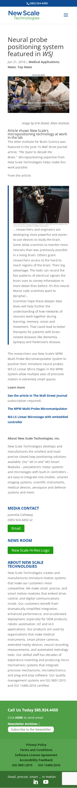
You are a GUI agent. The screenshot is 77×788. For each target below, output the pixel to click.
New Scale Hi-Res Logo (30, 550)
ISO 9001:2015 (22, 765)
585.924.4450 (46, 709)
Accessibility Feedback (36, 760)
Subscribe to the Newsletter (31, 729)
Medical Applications (44, 62)
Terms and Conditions (36, 750)
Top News (25, 67)
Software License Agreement (36, 755)
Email (16, 528)
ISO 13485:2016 (49, 765)
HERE (19, 718)
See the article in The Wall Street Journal (37, 395)
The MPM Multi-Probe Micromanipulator (37, 409)
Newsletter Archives (22, 724)
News (12, 67)
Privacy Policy (36, 745)
